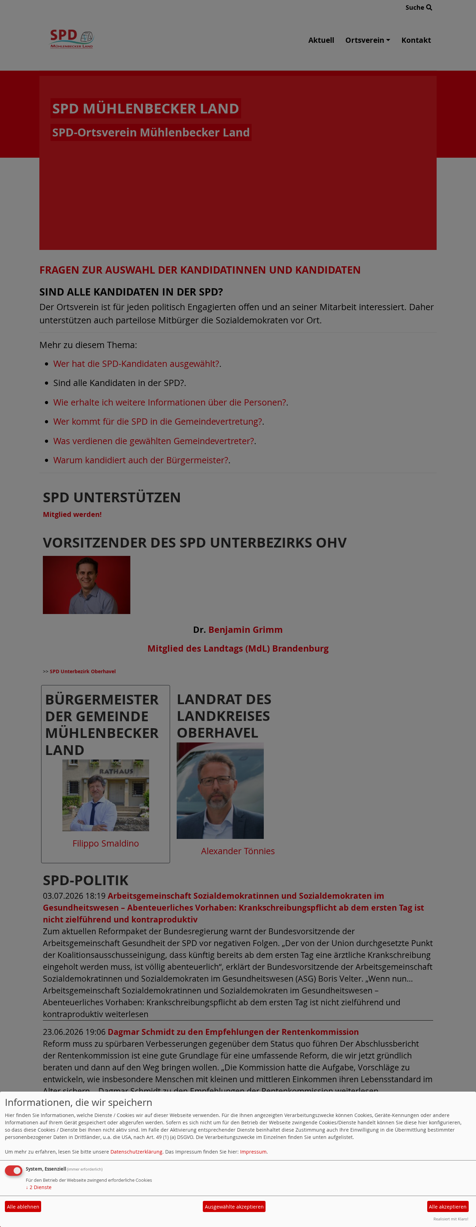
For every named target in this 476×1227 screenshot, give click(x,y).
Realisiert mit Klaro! (450, 1218)
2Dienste (39, 1187)
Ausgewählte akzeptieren (234, 1206)
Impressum (253, 1151)
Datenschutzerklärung (136, 1151)
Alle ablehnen (23, 1206)
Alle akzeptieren (448, 1206)
